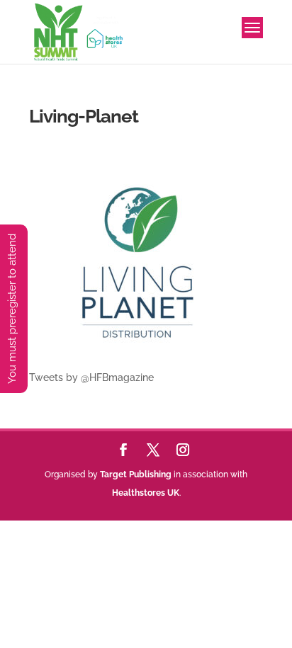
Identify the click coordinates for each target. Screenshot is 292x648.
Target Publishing (136, 474)
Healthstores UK (145, 493)
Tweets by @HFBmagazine (91, 377)
